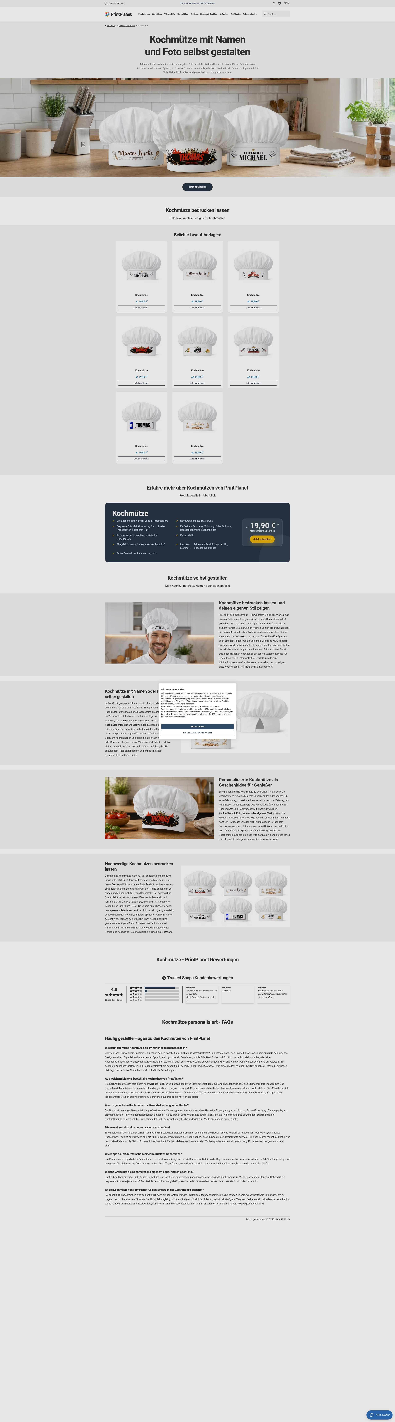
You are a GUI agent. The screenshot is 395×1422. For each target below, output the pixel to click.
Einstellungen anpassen (197, 732)
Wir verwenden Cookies (172, 689)
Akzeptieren (198, 726)
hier (183, 717)
